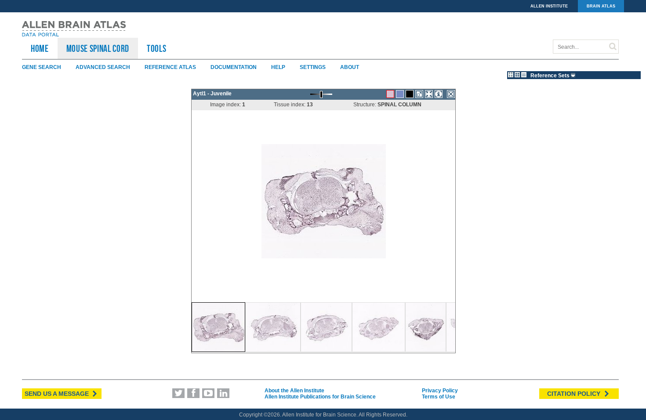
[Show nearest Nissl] (400, 94)
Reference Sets (550, 75)
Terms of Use (438, 397)
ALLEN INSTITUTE (549, 6)
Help (278, 67)
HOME (40, 48)
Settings (313, 67)
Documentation (233, 67)
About (349, 67)
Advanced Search (103, 67)
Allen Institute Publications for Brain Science (320, 397)
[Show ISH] (390, 94)
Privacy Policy (440, 390)
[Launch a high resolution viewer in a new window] (419, 94)
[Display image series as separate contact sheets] (517, 74)
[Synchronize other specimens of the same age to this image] (429, 94)
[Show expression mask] (410, 94)
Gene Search (41, 67)
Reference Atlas (170, 67)
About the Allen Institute (294, 390)
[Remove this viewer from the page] (451, 94)
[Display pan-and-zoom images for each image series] (510, 74)
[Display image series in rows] (523, 74)
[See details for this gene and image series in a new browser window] (439, 94)
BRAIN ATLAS (601, 6)
